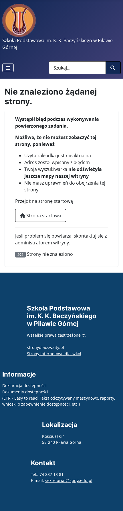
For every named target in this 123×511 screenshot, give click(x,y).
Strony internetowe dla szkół (54, 353)
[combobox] (77, 67)
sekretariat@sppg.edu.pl (68, 480)
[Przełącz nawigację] (8, 68)
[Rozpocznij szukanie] (113, 67)
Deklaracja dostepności (24, 385)
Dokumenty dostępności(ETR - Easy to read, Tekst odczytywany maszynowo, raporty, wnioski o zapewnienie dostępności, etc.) (58, 398)
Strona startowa (43, 215)
